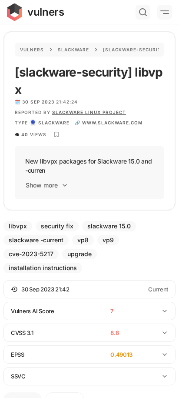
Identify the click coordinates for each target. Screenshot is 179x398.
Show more (42, 185)
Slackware (73, 49)
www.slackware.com (112, 122)
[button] (89, 289)
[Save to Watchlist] (56, 134)
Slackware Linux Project (89, 112)
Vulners (32, 49)
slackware (54, 122)
